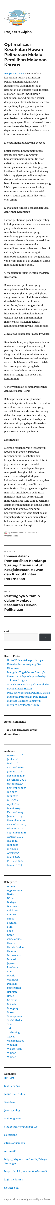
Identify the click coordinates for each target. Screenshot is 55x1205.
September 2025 (16, 787)
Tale (9, 1028)
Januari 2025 (14, 816)
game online (14, 938)
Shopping (12, 1008)
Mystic (11, 975)
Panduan (12, 983)
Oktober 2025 (15, 783)
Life (9, 971)
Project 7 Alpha (18, 32)
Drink (10, 918)
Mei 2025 (12, 800)
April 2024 (13, 852)
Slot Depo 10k (12, 1086)
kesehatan (13, 967)
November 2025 (16, 779)
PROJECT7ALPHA (14, 73)
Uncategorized (11, 536)
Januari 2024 (14, 865)
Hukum (11, 951)
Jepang (11, 963)
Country (12, 914)
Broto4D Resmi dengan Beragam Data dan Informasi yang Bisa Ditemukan (26, 664)
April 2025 (13, 804)
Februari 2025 (15, 812)
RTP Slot (9, 1077)
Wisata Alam (14, 1048)
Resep (10, 995)
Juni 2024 (12, 844)
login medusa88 (13, 1179)
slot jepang (10, 1134)
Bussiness (13, 906)
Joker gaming (12, 1110)
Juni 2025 (12, 796)
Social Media (14, 1020)
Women (11, 1056)
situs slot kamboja (15, 1143)
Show (10, 1012)
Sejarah (11, 1004)
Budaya (11, 902)
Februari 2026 (15, 767)
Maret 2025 (14, 808)
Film (9, 926)
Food (10, 930)
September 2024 (16, 832)
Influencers (14, 955)
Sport (10, 1024)
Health (11, 943)
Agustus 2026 (15, 755)
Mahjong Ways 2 (14, 1118)
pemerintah (14, 987)
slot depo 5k (11, 1187)
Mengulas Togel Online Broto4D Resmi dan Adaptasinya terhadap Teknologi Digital (26, 676)
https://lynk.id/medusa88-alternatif (25, 1171)
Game (10, 934)
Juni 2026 (12, 759)
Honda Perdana (16, 947)
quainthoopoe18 (16, 533)
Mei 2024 (12, 848)
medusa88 (10, 1151)
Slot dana (9, 1102)
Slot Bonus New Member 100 (21, 1126)
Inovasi (11, 959)
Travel (11, 1036)
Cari (6, 631)
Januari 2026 (14, 771)
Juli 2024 (12, 840)
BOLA (10, 898)
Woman (11, 1052)
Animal (11, 886)
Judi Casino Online (15, 1094)
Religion (12, 991)
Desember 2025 (16, 775)
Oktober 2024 (15, 828)
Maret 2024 (14, 857)
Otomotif (12, 979)
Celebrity (12, 910)
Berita (10, 894)
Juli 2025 (12, 791)
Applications (14, 890)
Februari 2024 (15, 861)
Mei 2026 (12, 763)
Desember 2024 (16, 820)
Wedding (12, 1044)
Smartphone (14, 1016)
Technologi (13, 1032)
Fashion (12, 922)
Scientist (12, 1000)
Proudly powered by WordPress (35, 1199)
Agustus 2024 (15, 836)
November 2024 (16, 824)
